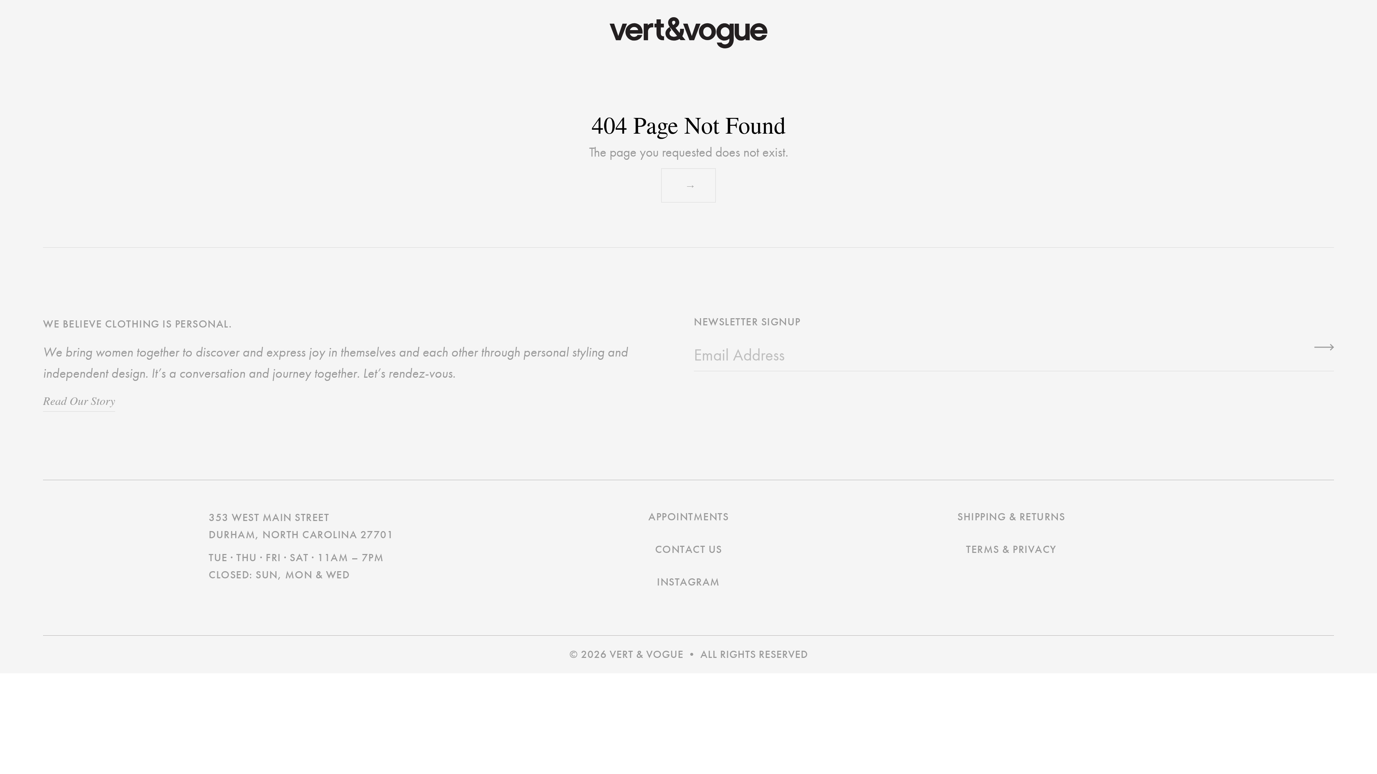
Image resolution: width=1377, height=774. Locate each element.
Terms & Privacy (1011, 549)
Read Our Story (79, 400)
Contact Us (688, 549)
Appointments (688, 517)
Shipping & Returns (1011, 517)
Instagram (688, 582)
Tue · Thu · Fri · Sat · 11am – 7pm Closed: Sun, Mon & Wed (296, 566)
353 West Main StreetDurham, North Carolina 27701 (301, 526)
